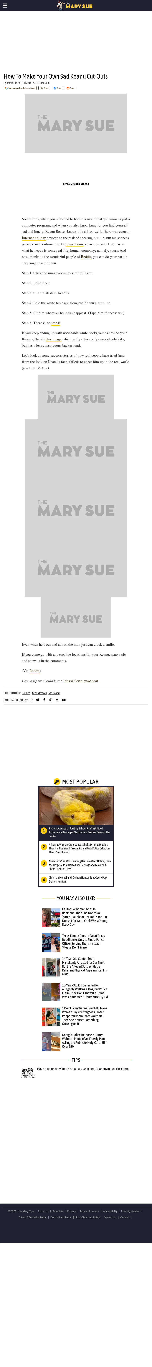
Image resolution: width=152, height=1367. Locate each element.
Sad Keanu (54, 693)
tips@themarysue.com (81, 680)
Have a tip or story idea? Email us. (59, 1068)
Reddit (86, 256)
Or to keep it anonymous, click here (106, 1068)
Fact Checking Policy (87, 1217)
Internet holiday (34, 237)
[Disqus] (76, 1137)
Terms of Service (89, 1211)
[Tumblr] (57, 701)
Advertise (57, 1211)
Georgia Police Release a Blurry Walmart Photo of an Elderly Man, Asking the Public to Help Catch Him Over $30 (84, 1040)
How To (26, 693)
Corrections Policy (61, 1217)
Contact (124, 1217)
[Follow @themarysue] (37, 701)
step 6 (55, 322)
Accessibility (110, 1211)
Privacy (71, 1211)
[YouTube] (63, 701)
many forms (74, 243)
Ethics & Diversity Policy (33, 1217)
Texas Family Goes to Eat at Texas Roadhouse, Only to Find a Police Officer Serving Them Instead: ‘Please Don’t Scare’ (83, 941)
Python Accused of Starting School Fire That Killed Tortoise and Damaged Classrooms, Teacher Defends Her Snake (79, 832)
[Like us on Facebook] (44, 701)
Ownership (110, 1217)
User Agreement (130, 1211)
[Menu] (5, 5)
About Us (43, 1211)
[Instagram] (50, 701)
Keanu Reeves (39, 693)
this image (54, 339)
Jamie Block (13, 83)
